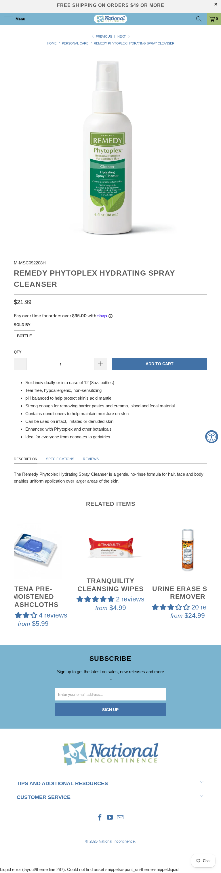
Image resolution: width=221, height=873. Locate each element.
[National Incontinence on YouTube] (110, 818)
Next (122, 36)
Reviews (91, 459)
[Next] (201, 575)
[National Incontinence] (110, 19)
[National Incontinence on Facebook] (100, 818)
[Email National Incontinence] (120, 818)
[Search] (201, 19)
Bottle (24, 336)
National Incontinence (117, 841)
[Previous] (19, 575)
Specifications (60, 459)
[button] (95, 599)
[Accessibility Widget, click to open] (211, 436)
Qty (18, 352)
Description (25, 459)
